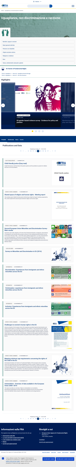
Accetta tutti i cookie (49, 459)
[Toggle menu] (73, 6)
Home (2, 10)
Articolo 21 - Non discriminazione (19, 75)
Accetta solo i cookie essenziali (65, 459)
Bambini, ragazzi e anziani (10, 41)
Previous (3, 105)
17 (47, 151)
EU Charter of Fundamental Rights (16, 68)
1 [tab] (32, 131)
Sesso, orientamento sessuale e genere (13, 63)
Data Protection (65, 452)
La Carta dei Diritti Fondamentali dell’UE (13, 437)
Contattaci (42, 439)
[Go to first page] (21, 151)
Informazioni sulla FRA (9, 435)
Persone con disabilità (8, 48)
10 (30, 151)
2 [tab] (36, 131)
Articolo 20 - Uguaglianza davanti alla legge (21, 73)
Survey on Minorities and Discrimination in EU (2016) (23, 251)
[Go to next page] (53, 151)
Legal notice (53, 452)
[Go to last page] (55, 151)
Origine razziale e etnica (9, 52)
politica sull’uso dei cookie (13, 461)
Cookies (59, 452)
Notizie (4, 441)
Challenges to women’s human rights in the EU (21, 325)
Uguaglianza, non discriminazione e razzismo (14, 10)
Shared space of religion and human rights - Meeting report (25, 195)
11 (33, 151)
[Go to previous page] (23, 151)
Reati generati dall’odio (9, 45)
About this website (46, 452)
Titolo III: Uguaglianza (6, 73)
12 (35, 151)
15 (43, 151)
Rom (4, 59)
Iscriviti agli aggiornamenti (10, 443)
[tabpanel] (38, 106)
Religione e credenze (8, 56)
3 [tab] (39, 131)
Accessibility (72, 452)
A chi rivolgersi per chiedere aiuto (12, 439)
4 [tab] (42, 131)
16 (45, 151)
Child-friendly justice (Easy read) (16, 163)
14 (40, 151)
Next (73, 105)
